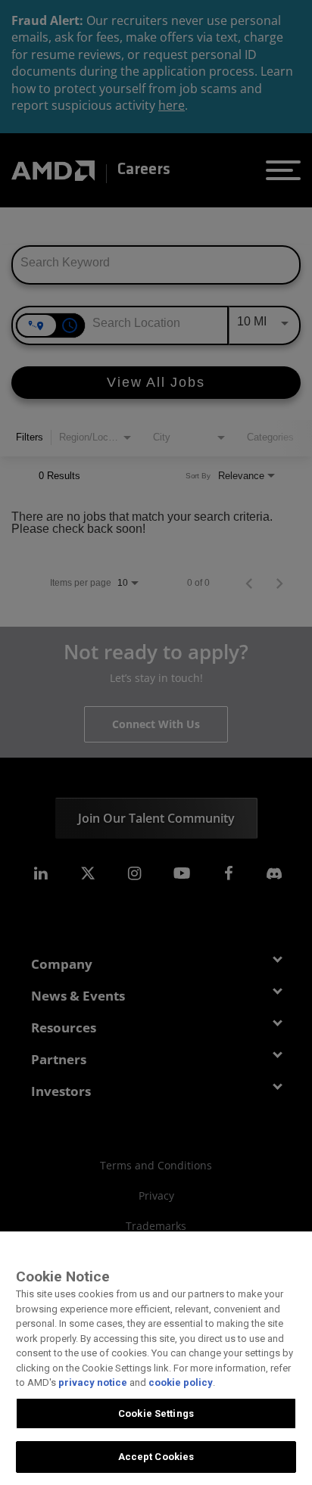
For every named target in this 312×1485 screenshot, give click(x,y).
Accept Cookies (156, 1456)
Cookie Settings (156, 1413)
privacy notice (92, 1382)
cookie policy (180, 1382)
